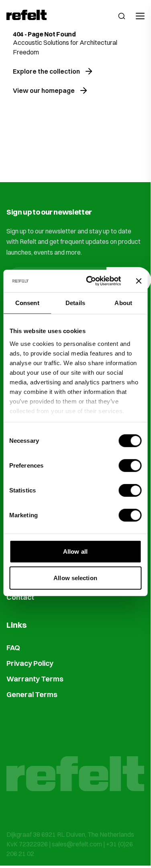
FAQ (13, 647)
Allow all (75, 551)
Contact (20, 597)
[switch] (129, 465)
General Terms (31, 694)
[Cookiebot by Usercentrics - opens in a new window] (90, 281)
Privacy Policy (29, 663)
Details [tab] (75, 302)
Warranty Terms (34, 678)
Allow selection (75, 577)
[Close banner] (138, 281)
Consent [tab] (27, 302)
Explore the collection (46, 71)
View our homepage (44, 90)
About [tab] (123, 302)
